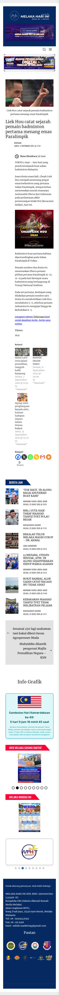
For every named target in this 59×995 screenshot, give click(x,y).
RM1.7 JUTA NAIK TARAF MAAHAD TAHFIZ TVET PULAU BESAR (36, 515)
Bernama (17, 143)
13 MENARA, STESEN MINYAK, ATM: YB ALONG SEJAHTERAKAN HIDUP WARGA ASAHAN (38, 559)
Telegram (38, 316)
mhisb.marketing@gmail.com (29, 925)
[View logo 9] (43, 868)
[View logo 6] (33, 868)
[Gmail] (42, 457)
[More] (48, 457)
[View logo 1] (16, 868)
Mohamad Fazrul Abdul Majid (35, 501)
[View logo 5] (30, 868)
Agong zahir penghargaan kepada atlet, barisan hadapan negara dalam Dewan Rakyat (22, 416)
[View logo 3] (23, 868)
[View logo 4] (26, 868)
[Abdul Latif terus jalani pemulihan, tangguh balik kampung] (22, 352)
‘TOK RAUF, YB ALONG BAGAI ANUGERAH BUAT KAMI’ (37, 492)
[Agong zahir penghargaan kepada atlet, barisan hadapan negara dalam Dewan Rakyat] (22, 397)
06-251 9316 (17, 922)
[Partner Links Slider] (29, 852)
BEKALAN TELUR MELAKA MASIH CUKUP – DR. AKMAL (38, 537)
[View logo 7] (36, 868)
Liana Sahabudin (30, 545)
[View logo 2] (19, 868)
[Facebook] (18, 457)
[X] (24, 457)
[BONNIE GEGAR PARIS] (40, 352)
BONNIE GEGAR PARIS (37, 360)
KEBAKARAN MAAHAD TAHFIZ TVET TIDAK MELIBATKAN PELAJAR (37, 602)
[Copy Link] (36, 457)
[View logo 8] (40, 868)
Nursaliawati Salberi (32, 525)
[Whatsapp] (30, 457)
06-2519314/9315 (19, 918)
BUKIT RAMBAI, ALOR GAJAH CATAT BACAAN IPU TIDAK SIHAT (37, 581)
